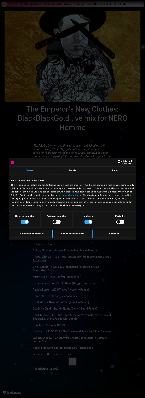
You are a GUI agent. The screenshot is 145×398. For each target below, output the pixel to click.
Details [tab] (72, 170)
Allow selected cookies (72, 233)
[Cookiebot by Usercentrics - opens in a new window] (121, 162)
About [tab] (115, 170)
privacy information (69, 195)
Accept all (114, 233)
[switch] (57, 222)
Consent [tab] (30, 170)
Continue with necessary (31, 233)
